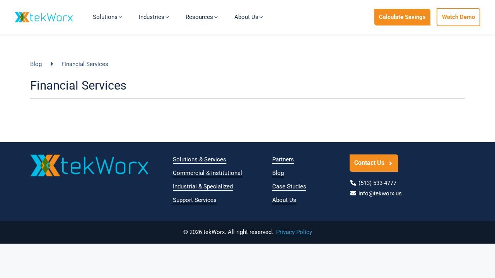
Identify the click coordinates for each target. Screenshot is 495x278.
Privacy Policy (294, 232)
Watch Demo (458, 17)
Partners (283, 159)
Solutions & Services (199, 159)
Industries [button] (151, 17)
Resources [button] (199, 17)
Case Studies (289, 186)
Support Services (195, 200)
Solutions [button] (105, 17)
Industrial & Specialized (203, 186)
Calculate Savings (402, 17)
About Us (284, 200)
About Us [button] (246, 17)
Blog (36, 64)
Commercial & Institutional (207, 173)
